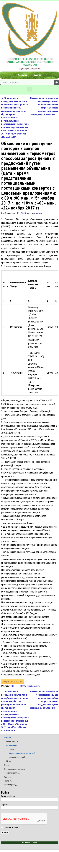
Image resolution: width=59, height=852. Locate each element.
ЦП (12, 686)
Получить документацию (12, 682)
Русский (37, 75)
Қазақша (22, 75)
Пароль (4, 804)
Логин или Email (8, 796)
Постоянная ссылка (30, 686)
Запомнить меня (10, 827)
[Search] (56, 82)
